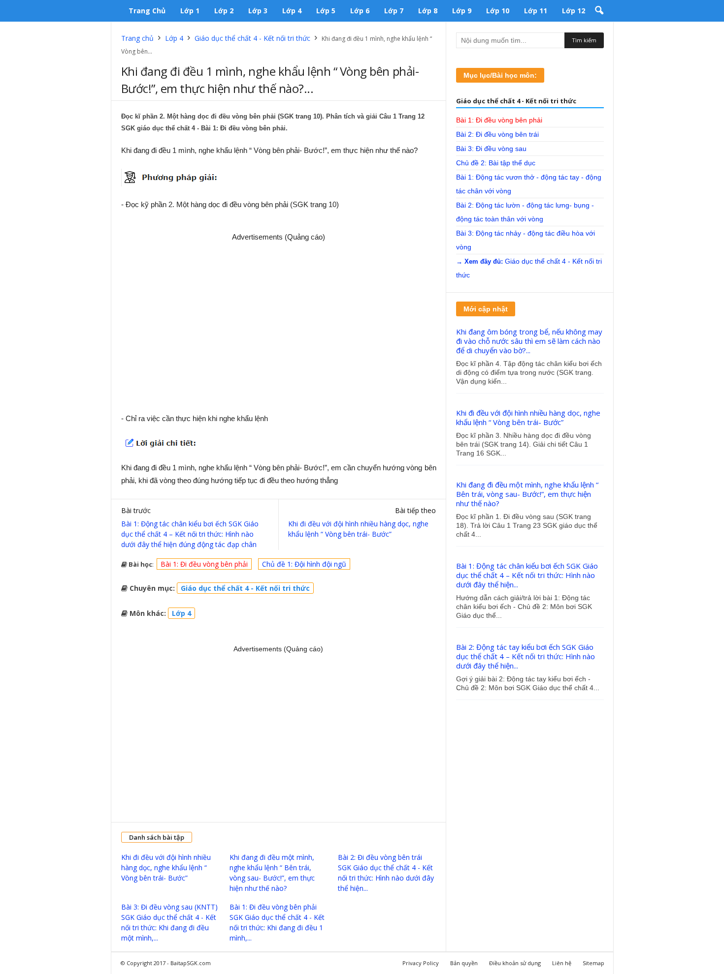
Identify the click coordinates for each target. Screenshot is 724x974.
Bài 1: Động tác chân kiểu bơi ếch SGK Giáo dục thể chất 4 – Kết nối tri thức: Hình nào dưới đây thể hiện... (527, 575)
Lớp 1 (189, 10)
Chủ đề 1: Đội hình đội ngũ (304, 564)
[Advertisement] (278, 324)
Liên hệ (561, 963)
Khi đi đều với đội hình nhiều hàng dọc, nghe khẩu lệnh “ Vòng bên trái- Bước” (358, 529)
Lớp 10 (497, 10)
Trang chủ (147, 10)
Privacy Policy (420, 963)
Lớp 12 (573, 10)
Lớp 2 (223, 10)
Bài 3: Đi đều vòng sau (491, 148)
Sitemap (593, 963)
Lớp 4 (291, 10)
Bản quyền (464, 963)
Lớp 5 (325, 10)
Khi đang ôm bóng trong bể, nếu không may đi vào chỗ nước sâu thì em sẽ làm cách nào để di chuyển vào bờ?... (529, 341)
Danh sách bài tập (156, 837)
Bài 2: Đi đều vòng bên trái (497, 134)
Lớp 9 (461, 10)
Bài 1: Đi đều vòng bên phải (204, 564)
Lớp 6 (359, 10)
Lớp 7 (393, 10)
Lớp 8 (427, 10)
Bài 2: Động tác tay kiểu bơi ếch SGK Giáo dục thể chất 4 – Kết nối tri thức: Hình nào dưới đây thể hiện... (525, 656)
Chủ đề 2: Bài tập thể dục (495, 163)
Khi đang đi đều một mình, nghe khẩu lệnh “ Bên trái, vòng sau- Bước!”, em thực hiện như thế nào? (527, 494)
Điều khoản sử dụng (515, 963)
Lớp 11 (535, 10)
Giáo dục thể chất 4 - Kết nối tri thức (252, 38)
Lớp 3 (257, 10)
